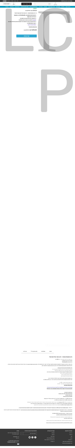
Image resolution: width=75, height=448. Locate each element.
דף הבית (70, 432)
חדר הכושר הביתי (27, 4)
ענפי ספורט (12, 6)
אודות (12, 1)
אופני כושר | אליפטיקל (24, 6)
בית (17, 1)
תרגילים (25, 351)
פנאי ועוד (6, 6)
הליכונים (62, 6)
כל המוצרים (70, 439)
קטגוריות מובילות (50, 430)
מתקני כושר (58, 6)
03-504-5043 (6, 3)
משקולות (45, 6)
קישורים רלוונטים (68, 430)
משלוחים (43, 351)
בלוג (15, 1)
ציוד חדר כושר (68, 6)
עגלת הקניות (55, 4)
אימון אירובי (41, 6)
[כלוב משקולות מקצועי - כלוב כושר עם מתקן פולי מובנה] (69, 345)
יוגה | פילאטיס (17, 6)
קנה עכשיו (26, 36)
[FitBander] (67, 4)
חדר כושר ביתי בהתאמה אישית (49, 439)
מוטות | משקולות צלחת (33, 6)
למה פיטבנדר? (34, 351)
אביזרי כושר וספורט (51, 6)
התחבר (14, 4)
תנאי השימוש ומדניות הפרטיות (67, 443)
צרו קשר (8, 1)
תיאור (50, 351)
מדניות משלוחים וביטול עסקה (67, 441)
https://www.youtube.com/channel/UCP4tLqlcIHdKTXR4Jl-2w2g (59, 422)
